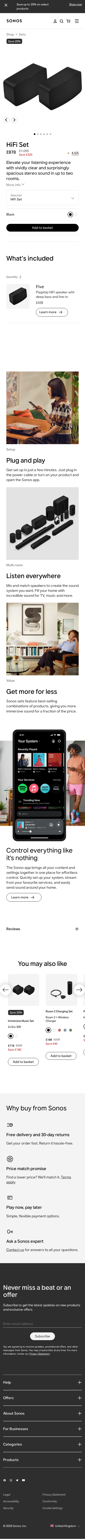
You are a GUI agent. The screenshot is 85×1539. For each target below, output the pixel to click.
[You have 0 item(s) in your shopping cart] (68, 21)
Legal (6, 1494)
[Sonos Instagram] (12, 1480)
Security (8, 1508)
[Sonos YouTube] (25, 1480)
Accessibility (11, 1501)
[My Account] (55, 21)
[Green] (70, 1030)
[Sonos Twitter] (19, 1480)
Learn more (48, 312)
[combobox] (42, 197)
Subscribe (42, 1336)
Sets (22, 34)
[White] (76, 214)
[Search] (61, 21)
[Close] (6, 5)
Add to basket (42, 228)
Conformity (49, 1501)
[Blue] (65, 1030)
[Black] (70, 214)
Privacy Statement (39, 1353)
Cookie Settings (52, 1508)
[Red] (59, 1030)
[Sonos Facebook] (6, 1480)
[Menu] (77, 21)
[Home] (14, 21)
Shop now (75, 4)
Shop (10, 34)
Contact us (15, 1249)
